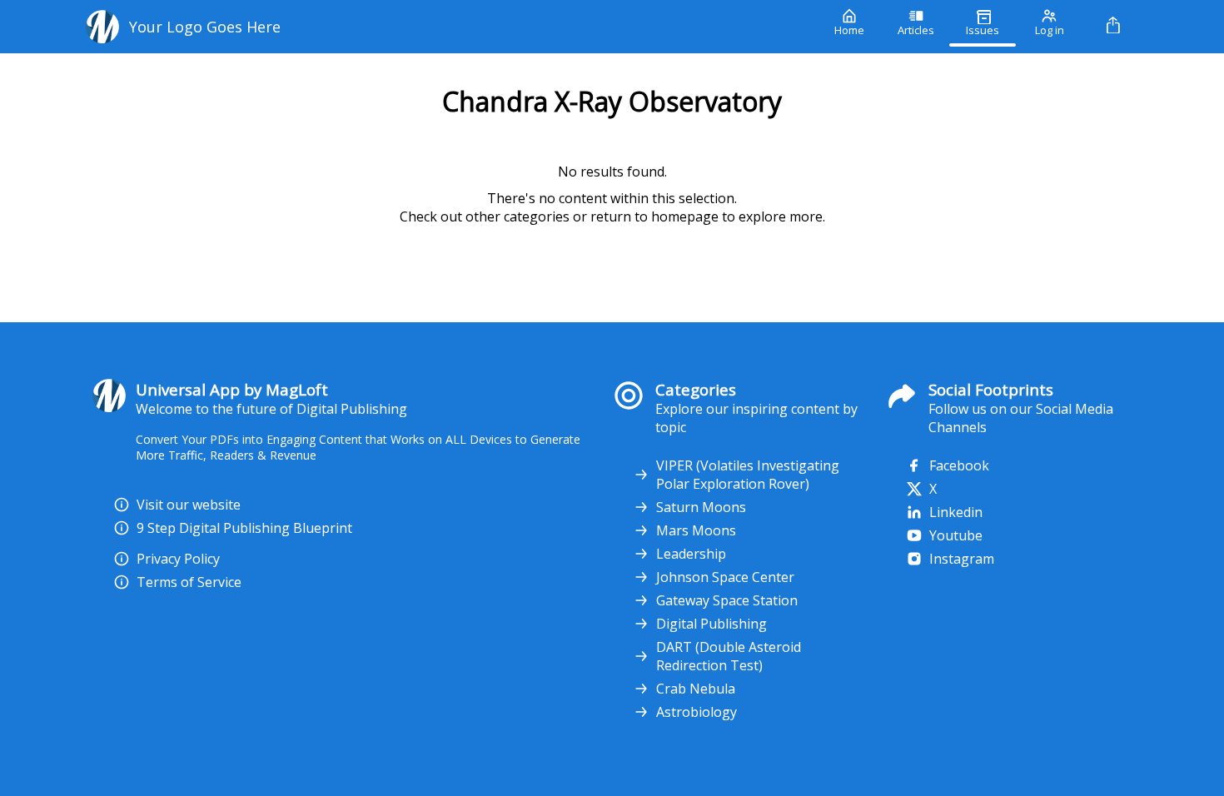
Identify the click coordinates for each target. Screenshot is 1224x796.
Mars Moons (696, 530)
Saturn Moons (701, 507)
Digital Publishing (711, 623)
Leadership (691, 554)
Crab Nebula (695, 688)
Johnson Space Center (725, 577)
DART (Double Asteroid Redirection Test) (728, 656)
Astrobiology (696, 712)
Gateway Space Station (727, 600)
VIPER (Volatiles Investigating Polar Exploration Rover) (747, 474)
